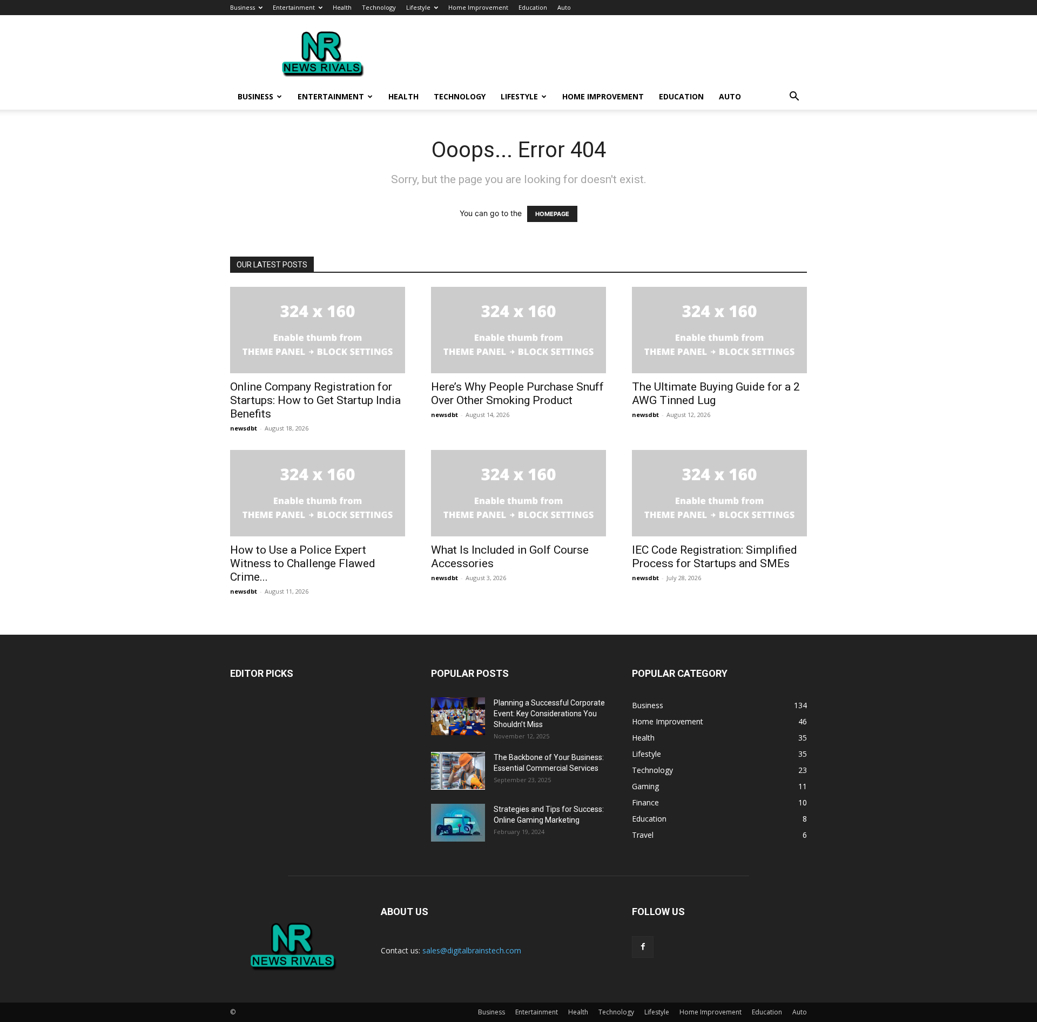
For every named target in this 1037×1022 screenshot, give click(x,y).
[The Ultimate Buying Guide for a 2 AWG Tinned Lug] (719, 330)
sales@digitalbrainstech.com (471, 950)
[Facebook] (643, 947)
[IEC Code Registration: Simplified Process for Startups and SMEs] (719, 493)
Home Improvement (478, 7)
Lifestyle (418, 7)
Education (532, 7)
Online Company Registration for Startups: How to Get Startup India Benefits (315, 400)
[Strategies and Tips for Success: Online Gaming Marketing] (458, 823)
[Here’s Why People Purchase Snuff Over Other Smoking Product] (518, 330)
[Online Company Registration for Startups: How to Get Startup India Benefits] (317, 330)
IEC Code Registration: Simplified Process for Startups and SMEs (714, 556)
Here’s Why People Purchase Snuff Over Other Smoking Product (517, 393)
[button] (794, 97)
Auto (564, 7)
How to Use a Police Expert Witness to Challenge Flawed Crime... (302, 563)
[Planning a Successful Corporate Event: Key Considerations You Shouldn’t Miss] (458, 716)
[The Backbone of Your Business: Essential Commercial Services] (458, 771)
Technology (379, 7)
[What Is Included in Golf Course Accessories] (518, 493)
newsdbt (243, 428)
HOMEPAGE (552, 214)
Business (242, 7)
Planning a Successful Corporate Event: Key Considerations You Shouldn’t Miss (549, 713)
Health (342, 7)
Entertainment (294, 7)
